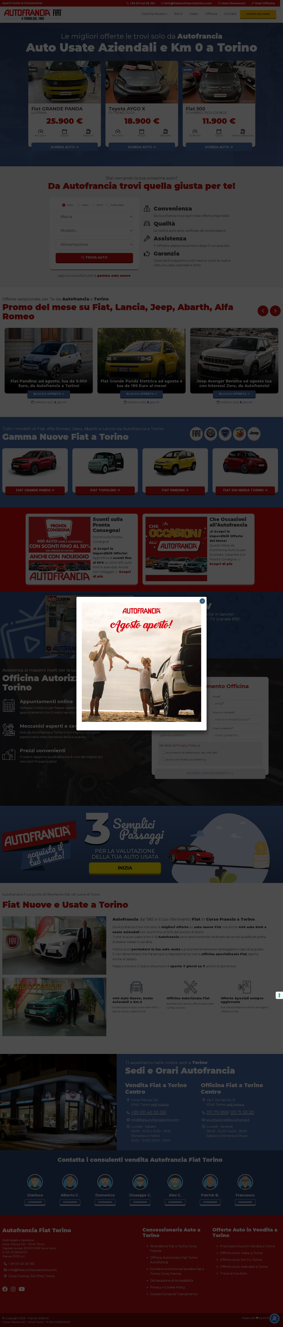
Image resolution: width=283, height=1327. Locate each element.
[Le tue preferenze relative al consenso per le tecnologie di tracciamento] (279, 995)
